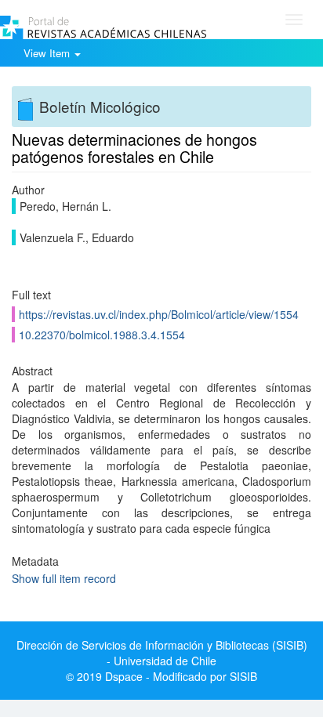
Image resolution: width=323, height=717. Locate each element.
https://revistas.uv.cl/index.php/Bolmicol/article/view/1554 (159, 314)
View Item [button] (48, 52)
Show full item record (64, 578)
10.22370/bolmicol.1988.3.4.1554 (102, 334)
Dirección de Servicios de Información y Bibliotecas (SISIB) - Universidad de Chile (161, 652)
